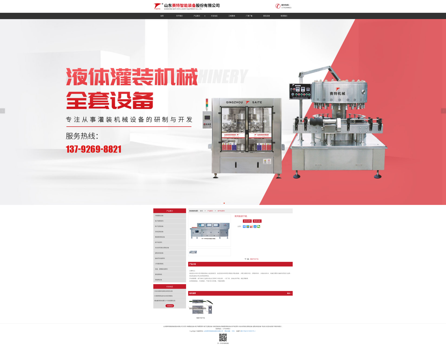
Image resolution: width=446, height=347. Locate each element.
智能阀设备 (158, 280)
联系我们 (284, 16)
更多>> (289, 293)
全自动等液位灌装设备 (162, 247)
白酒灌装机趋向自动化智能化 (163, 296)
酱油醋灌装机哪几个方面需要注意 (164, 300)
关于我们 (179, 16)
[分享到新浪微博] (251, 226)
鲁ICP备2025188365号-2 (248, 331)
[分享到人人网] (255, 226)
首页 (162, 16)
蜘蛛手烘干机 (254, 259)
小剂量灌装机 (159, 264)
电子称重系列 (159, 221)
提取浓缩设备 (159, 253)
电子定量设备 (159, 226)
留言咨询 (247, 221)
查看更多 (170, 306)
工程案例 (231, 16)
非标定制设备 (159, 231)
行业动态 (214, 16)
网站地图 (227, 331)
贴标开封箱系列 (160, 258)
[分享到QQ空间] (247, 226)
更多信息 (257, 221)
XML (233, 331)
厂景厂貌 (249, 16)
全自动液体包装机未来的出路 (163, 291)
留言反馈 (266, 16)
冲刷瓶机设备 (159, 215)
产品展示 (197, 16)
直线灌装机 (158, 274)
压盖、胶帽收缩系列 (161, 269)
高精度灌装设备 (160, 237)
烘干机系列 (221, 211)
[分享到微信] (258, 226)
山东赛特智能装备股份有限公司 (213, 331)
